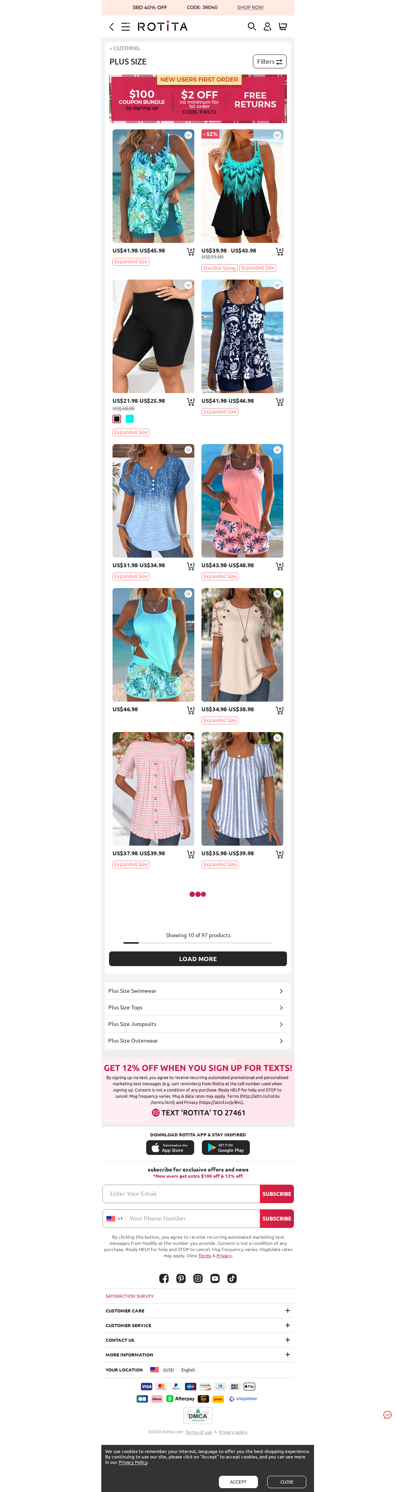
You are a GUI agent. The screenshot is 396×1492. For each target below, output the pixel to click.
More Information (129, 1354)
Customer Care (125, 1310)
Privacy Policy (133, 1462)
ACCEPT (238, 1481)
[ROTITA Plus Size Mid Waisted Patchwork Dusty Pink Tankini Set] (242, 501)
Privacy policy (233, 1431)
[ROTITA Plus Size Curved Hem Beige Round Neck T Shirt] (242, 645)
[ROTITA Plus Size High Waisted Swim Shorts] (154, 336)
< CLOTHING (124, 48)
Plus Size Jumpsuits (132, 1024)
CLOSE (287, 1481)
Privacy (224, 1255)
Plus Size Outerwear (133, 1041)
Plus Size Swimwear (132, 991)
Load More (198, 958)
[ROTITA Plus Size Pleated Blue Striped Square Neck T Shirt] (242, 789)
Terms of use (198, 1431)
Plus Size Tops (125, 1007)
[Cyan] (130, 419)
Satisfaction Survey (130, 1296)
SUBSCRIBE (277, 1194)
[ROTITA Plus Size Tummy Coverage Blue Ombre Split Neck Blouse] (154, 501)
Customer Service (128, 1325)
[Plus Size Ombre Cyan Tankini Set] (242, 186)
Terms (204, 1255)
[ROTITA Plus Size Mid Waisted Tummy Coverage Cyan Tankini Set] (154, 186)
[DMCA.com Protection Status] (198, 1416)
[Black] (117, 419)
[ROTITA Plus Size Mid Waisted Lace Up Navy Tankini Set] (242, 336)
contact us (120, 1340)
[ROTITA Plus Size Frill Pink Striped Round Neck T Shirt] (154, 789)
